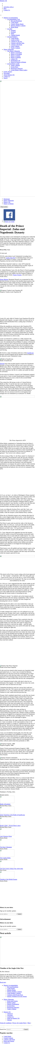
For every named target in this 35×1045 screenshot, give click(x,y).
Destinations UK (15, 60)
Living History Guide (13, 63)
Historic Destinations (13, 1004)
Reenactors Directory (17, 68)
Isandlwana (30, 353)
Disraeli (2, 363)
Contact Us (7, 10)
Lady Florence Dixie (6, 836)
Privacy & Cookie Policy (19, 1023)
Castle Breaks (15, 38)
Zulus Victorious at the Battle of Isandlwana (12, 815)
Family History (8, 71)
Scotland (13, 32)
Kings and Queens (12, 1001)
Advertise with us (9, 7)
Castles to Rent (15, 40)
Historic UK (3, 0)
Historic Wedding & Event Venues (17, 996)
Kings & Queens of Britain (18, 62)
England (13, 30)
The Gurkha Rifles (5, 858)
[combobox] (15, 1029)
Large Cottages (15, 46)
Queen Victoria (17, 275)
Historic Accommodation (11, 17)
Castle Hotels (14, 22)
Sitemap (9, 1020)
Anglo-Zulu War (10, 258)
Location (9, 29)
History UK (7, 202)
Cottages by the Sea (16, 41)
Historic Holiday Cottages (18, 25)
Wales (12, 33)
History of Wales (15, 56)
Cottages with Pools (16, 44)
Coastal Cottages (8, 1038)
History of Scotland (16, 54)
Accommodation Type (13, 19)
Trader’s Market (15, 65)
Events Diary (14, 67)
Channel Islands (15, 35)
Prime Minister (4, 279)
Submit (19, 914)
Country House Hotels (17, 24)
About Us (10, 1013)
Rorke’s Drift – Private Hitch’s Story (10, 825)
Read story (3, 982)
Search (5, 78)
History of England (16, 52)
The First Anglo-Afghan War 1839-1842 (11, 868)
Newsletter (7, 73)
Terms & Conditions (5, 1023)
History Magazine (9, 49)
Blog (5, 8)
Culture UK (14, 59)
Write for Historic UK (13, 1018)
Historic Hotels (11, 990)
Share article (4, 207)
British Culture (11, 1002)
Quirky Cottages (15, 48)
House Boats (14, 27)
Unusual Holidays (12, 36)
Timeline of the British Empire (8, 879)
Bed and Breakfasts (16, 21)
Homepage (7, 199)
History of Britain (16, 57)
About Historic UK (9, 75)
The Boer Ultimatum (6, 847)
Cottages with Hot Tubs (17, 43)
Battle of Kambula (5, 804)
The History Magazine (13, 51)
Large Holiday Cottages (14, 993)
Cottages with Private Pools (15, 995)
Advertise (10, 1015)
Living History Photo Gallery (19, 70)
